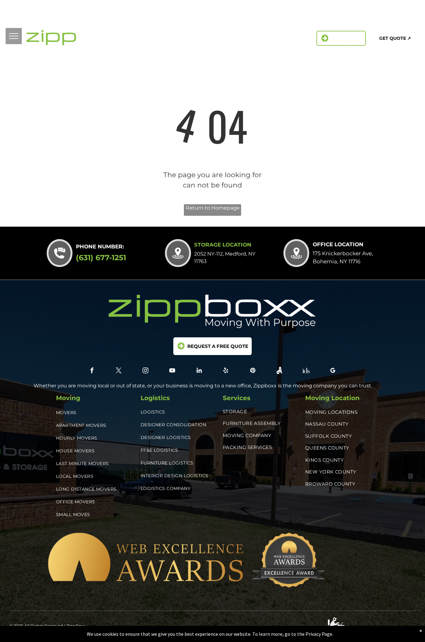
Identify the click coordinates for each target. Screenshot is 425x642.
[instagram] (326, 9)
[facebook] (298, 9)
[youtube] (172, 371)
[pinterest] (368, 9)
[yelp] (354, 9)
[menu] (14, 36)
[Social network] (382, 9)
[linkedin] (340, 9)
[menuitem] (163, 35)
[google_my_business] (410, 9)
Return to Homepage (213, 208)
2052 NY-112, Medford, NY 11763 (74, 8)
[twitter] (312, 9)
